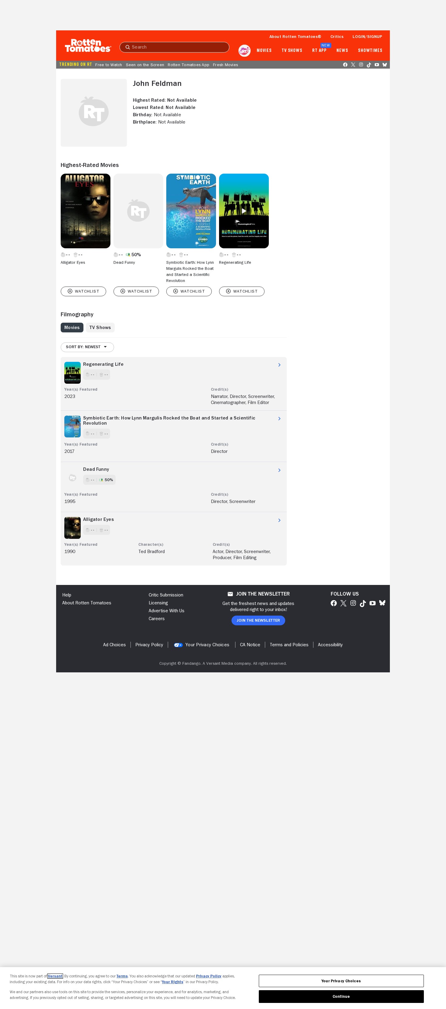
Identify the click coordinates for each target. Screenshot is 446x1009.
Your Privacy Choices (207, 644)
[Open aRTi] (244, 50)
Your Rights (172, 982)
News (342, 50)
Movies (264, 50)
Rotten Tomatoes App (188, 65)
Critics (336, 36)
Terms (122, 976)
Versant (55, 976)
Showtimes (370, 50)
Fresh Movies (225, 65)
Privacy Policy (208, 976)
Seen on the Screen (145, 65)
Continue (341, 996)
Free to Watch (108, 65)
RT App (319, 50)
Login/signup (367, 36)
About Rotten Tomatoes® (295, 36)
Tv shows (292, 50)
